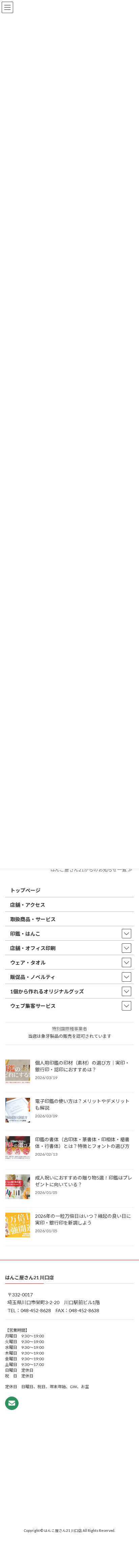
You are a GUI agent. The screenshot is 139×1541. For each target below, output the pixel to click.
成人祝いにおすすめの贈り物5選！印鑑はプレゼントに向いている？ (83, 1180)
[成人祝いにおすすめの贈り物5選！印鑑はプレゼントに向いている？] (17, 1187)
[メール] (12, 1403)
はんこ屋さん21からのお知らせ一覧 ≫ (91, 869)
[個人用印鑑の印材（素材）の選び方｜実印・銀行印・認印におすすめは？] (17, 1072)
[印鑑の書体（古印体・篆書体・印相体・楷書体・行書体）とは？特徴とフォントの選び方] (17, 1149)
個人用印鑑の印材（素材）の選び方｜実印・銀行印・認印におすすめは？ (82, 1066)
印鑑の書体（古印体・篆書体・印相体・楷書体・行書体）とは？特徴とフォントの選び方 (82, 1142)
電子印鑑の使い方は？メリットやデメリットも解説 (82, 1104)
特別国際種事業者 (69, 1028)
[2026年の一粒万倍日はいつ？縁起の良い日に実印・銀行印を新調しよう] (17, 1225)
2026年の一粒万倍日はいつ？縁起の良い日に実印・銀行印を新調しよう (83, 1219)
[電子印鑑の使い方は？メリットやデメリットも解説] (17, 1110)
